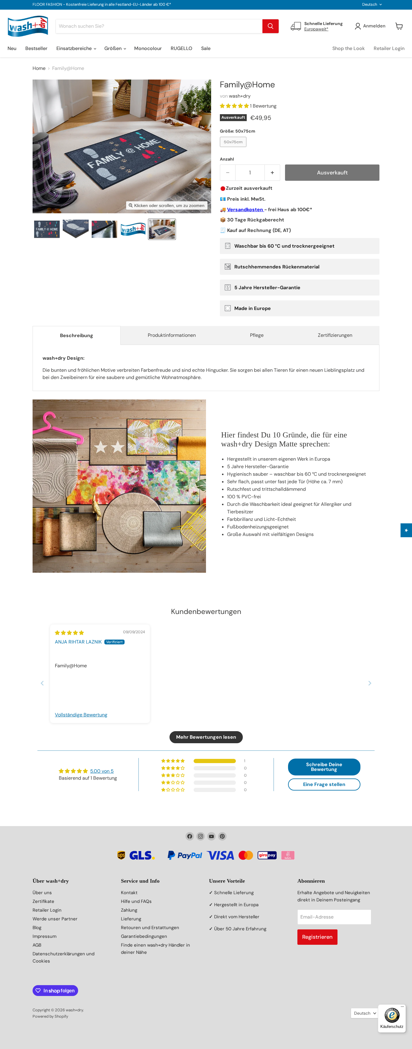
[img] (69, 633)
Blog (37, 928)
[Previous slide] (42, 683)
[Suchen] (270, 26)
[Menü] (402, 1008)
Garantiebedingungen (144, 936)
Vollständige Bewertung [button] (81, 715)
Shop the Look (348, 48)
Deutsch (369, 4)
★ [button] (406, 530)
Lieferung (131, 919)
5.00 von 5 (102, 771)
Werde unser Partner (55, 919)
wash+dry (240, 96)
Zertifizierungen (335, 335)
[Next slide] (370, 683)
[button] (46, 229)
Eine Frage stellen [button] (324, 784)
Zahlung (129, 910)
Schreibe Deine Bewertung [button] (324, 766)
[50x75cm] (234, 148)
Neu (12, 48)
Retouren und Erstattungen (150, 928)
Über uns (42, 893)
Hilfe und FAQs (136, 901)
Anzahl (227, 159)
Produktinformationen (172, 335)
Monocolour (148, 48)
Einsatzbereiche (74, 48)
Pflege (257, 335)
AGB (37, 945)
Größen (113, 48)
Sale (206, 48)
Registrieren (317, 937)
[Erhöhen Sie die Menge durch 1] (272, 172)
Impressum (44, 936)
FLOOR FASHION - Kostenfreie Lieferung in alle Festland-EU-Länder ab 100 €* (102, 4)
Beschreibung (76, 335)
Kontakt (129, 893)
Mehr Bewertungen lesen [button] (206, 737)
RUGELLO (181, 48)
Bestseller (36, 48)
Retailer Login (389, 48)
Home (39, 68)
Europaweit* (316, 29)
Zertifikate (43, 901)
